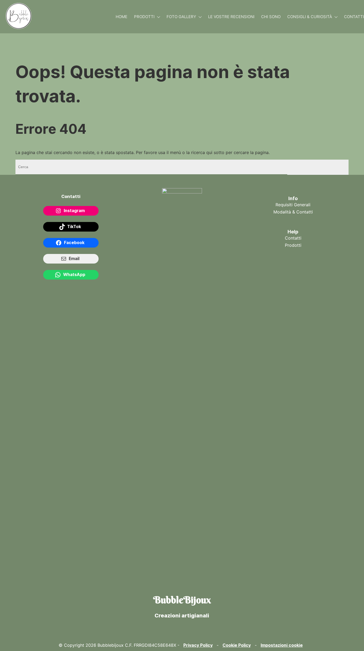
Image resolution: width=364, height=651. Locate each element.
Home (121, 16)
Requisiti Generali (293, 204)
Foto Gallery (181, 16)
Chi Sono (271, 16)
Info (293, 198)
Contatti (293, 238)
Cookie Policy (237, 645)
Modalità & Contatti (293, 212)
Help (293, 231)
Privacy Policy (198, 645)
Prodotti (144, 16)
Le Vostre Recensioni (231, 16)
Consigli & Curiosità (309, 16)
